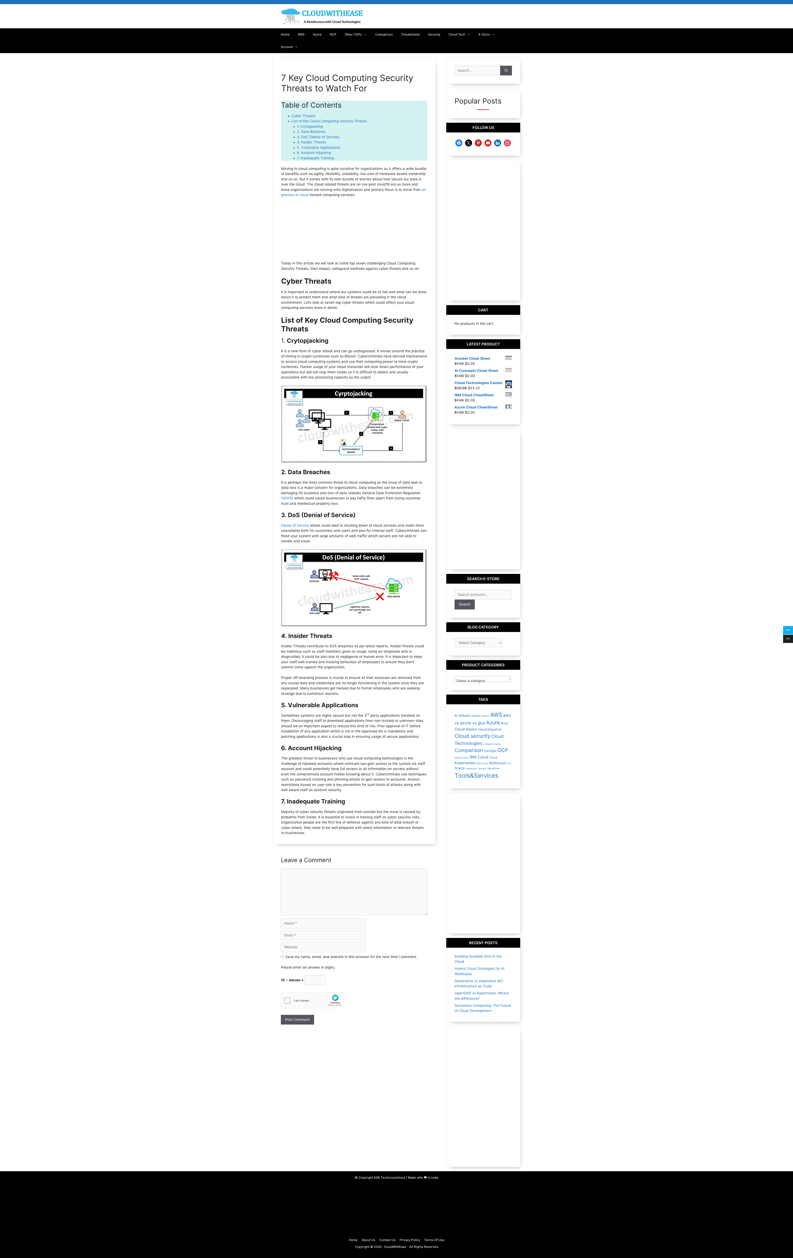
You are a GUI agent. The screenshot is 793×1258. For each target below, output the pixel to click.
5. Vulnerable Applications (318, 147)
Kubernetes (465, 763)
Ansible (475, 715)
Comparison (384, 34)
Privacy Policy (410, 1240)
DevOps (490, 751)
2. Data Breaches (311, 132)
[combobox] (483, 679)
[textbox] (483, 681)
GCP (333, 34)
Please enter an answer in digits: (308, 967)
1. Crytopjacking (310, 126)
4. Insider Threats (311, 142)
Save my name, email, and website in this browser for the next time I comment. (351, 957)
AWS (301, 34)
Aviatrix (485, 716)
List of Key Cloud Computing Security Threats (329, 121)
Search (464, 604)
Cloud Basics (466, 729)
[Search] (506, 71)
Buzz (504, 723)
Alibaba (464, 715)
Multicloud (497, 763)
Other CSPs (353, 34)
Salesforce (471, 768)
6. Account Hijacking (314, 153)
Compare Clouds (492, 744)
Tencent (482, 768)
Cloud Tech (457, 34)
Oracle (460, 768)
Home (285, 34)
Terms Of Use (434, 1240)
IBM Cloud (479, 757)
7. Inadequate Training (315, 158)
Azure (317, 34)
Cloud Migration (490, 729)
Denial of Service (295, 525)
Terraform (493, 768)
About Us (368, 1240)
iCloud (493, 757)
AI (456, 716)
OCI (509, 763)
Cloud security (472, 736)
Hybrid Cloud (462, 757)
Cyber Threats (303, 116)
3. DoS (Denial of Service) (318, 137)
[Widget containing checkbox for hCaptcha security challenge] (312, 1000)
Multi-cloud (482, 763)
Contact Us (387, 1240)
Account (287, 47)
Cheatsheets (410, 34)
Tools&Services (476, 775)
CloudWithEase (395, 1247)
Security (434, 34)
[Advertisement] (354, 232)
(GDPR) (287, 498)
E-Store (484, 34)
